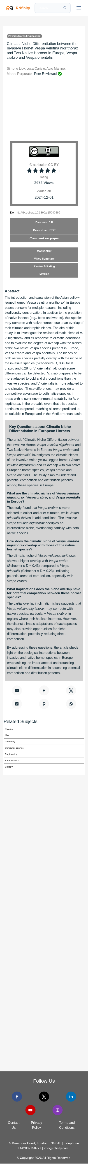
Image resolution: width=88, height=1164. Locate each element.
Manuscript (44, 251)
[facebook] (17, 1096)
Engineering (11, 754)
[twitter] (44, 1096)
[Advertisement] (44, 111)
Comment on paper (44, 238)
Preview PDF (44, 222)
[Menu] (78, 7)
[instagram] (57, 1110)
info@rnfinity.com (56, 1148)
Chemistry (10, 741)
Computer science (14, 748)
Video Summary (44, 258)
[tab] (44, 238)
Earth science (12, 760)
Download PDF (44, 230)
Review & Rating (44, 266)
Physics (9, 729)
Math (7, 735)
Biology (9, 767)
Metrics (44, 274)
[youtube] (30, 1110)
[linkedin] (71, 1096)
